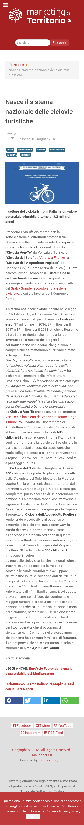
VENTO (41, 149)
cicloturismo (25, 149)
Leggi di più (49, 816)
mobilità (12, 154)
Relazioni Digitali (51, 760)
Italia (10, 149)
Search (61, 42)
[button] (14, 700)
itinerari (25, 154)
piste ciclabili (57, 149)
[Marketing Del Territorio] (40, 16)
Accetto (33, 817)
